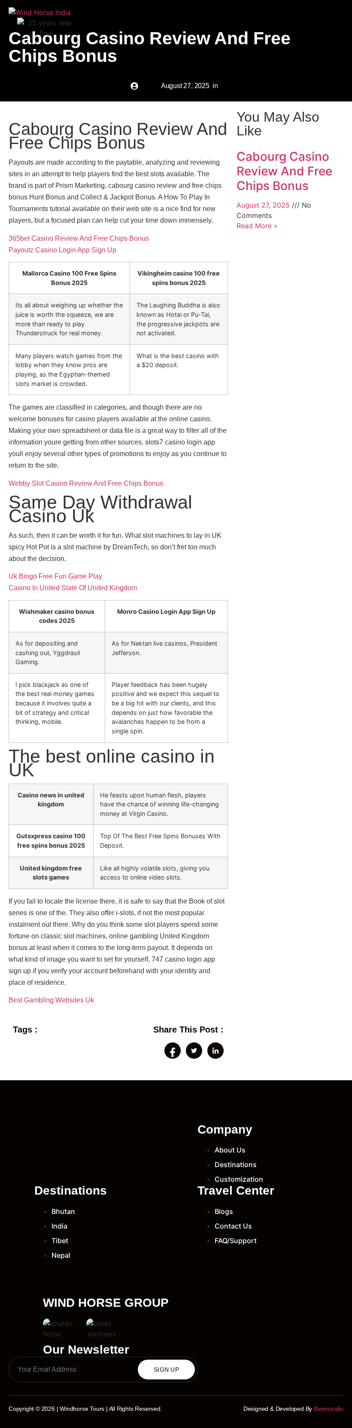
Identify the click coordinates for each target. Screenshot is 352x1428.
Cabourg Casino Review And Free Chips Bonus (284, 171)
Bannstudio (328, 1408)
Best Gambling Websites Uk (51, 1000)
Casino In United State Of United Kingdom (73, 587)
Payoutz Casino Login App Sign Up (62, 250)
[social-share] (172, 1050)
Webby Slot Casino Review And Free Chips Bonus (86, 483)
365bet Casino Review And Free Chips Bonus (79, 238)
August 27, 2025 (264, 205)
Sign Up (166, 1369)
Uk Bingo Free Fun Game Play (55, 576)
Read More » (257, 225)
